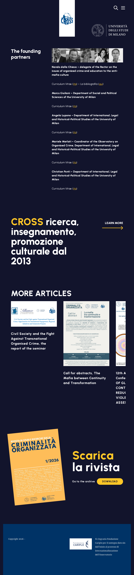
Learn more (114, 223)
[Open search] (115, 7)
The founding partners (26, 54)
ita (74, 84)
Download (110, 481)
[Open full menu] (123, 7)
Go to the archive (83, 481)
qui (101, 84)
